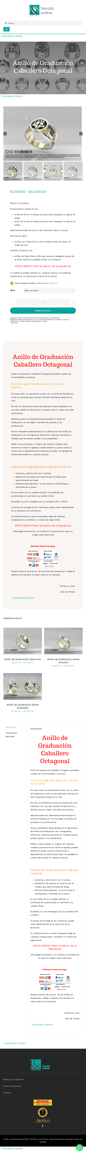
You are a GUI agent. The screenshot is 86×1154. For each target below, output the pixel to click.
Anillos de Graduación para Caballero (47, 318)
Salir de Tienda (67, 592)
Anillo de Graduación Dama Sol (22, 659)
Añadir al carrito (43, 310)
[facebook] (43, 1126)
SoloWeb (43, 1142)
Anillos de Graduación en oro (27, 319)
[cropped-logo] (43, 1060)
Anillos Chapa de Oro (25, 318)
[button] (79, 1147)
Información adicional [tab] (11, 734)
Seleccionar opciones (20, 640)
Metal (12, 290)
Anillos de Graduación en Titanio (36, 321)
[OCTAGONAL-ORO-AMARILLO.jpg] (43, 133)
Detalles (10, 642)
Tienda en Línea (67, 586)
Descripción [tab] (11, 727)
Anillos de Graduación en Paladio (50, 319)
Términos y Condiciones (39, 1139)
